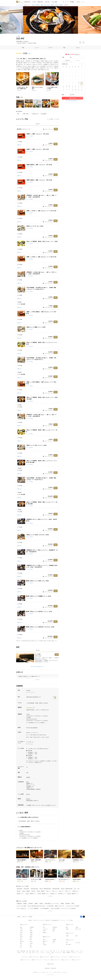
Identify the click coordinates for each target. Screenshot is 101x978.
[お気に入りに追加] (83, 42)
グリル (81, 951)
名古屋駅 (54, 939)
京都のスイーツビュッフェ (36, 959)
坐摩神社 (36, 903)
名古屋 (44, 939)
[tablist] (37, 124)
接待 (30, 951)
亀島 (44, 942)
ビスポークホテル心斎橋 (21, 905)
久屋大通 (44, 944)
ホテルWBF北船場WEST (44, 908)
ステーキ (77, 951)
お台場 (31, 943)
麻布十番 (21, 941)
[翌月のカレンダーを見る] (81, 64)
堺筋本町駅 (68, 903)
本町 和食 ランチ (54, 893)
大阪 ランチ (48, 891)
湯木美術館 (31, 903)
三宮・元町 (78, 942)
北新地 (77, 927)
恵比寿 (21, 936)
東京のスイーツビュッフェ (74, 956)
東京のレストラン (24, 924)
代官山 (31, 941)
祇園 (76, 935)
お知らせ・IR (24, 916)
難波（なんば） (78, 928)
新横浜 (54, 928)
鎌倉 (53, 930)
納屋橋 (54, 941)
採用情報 (30, 916)
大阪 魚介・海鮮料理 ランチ (31, 893)
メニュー (37, 47)
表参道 (31, 936)
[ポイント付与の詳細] (78, 54)
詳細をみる (19, 144)
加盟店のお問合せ (50, 963)
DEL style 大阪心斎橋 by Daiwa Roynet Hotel (36, 905)
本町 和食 (33, 891)
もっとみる (50, 896)
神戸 (67, 942)
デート (50, 954)
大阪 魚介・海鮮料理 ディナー (43, 893)
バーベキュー (80, 952)
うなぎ (23, 952)
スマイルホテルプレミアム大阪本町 (72, 905)
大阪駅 (67, 928)
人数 (63, 57)
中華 (54, 951)
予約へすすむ (72, 98)
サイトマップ (62, 920)
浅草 (30, 946)
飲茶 (30, 952)
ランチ (78, 60)
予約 (56, 129)
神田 (21, 943)
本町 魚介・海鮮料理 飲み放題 (66, 888)
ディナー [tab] (38, 123)
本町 (78, 888)
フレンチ (47, 951)
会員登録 (78, 1)
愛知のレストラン (47, 936)
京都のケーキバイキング (54, 956)
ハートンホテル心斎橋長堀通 (33, 908)
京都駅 (67, 935)
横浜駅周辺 (55, 927)
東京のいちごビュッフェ (55, 959)
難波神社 (25, 903)
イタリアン (42, 951)
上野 (21, 945)
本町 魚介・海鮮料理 (40, 891)
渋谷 (21, 937)
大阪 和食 (18, 891)
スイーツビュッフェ (64, 956)
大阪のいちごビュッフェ (65, 959)
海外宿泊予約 (40, 1)
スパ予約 (34, 1)
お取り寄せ (47, 1)
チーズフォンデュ (58, 952)
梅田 (67, 927)
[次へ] (98, 20)
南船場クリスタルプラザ (59, 905)
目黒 (30, 945)
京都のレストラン (70, 933)
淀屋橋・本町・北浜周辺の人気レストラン (28, 867)
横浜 (44, 927)
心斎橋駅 (62, 903)
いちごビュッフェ (46, 959)
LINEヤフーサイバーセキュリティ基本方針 (41, 920)
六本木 (21, 930)
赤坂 (21, 934)
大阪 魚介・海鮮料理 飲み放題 (45, 888)
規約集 (30, 920)
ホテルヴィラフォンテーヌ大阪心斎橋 (68, 908)
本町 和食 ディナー (62, 893)
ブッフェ (58, 951)
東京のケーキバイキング (34, 956)
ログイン (83, 1)
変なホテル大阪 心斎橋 (55, 908)
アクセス (50, 47)
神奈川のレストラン (47, 924)
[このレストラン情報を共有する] (80, 42)
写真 (64, 47)
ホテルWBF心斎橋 (49, 905)
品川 (21, 946)
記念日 (37, 951)
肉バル (33, 952)
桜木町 (44, 930)
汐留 (30, 939)
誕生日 (33, 951)
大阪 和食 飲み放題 (34, 888)
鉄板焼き (72, 951)
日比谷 (21, 932)
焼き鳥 (64, 952)
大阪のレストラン (70, 924)
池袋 (21, 939)
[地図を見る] (55, 697)
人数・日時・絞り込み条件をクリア (37, 666)
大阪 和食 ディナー (20, 893)
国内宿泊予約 (27, 1)
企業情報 (18, 916)
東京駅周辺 (32, 927)
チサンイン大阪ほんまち (21, 908)
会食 (27, 951)
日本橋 (31, 934)
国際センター (45, 941)
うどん (26, 952)
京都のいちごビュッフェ (76, 959)
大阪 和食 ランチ (75, 891)
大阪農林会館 (19, 903)
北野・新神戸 (68, 944)
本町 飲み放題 (26, 888)
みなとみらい (45, 928)
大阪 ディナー (54, 891)
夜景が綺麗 (23, 951)
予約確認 (72, 1)
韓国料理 (68, 952)
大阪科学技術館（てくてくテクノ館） (52, 903)
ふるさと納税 (54, 1)
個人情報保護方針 (54, 920)
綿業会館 (41, 903)
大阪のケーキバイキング (44, 956)
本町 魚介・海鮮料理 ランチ (72, 893)
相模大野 (44, 932)
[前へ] (2, 20)
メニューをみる (29, 136)
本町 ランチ (61, 891)
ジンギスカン (48, 952)
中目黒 (31, 932)
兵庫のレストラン (70, 940)
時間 (63, 94)
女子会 (18, 951)
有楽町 (31, 930)
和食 (51, 951)
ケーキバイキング (25, 956)
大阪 (75, 888)
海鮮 (53, 952)
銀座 (21, 927)
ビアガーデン (73, 952)
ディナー (68, 60)
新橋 (30, 937)
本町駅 (72, 903)
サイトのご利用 (69, 920)
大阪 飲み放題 (19, 888)
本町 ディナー (67, 891)
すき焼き (67, 951)
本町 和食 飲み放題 (55, 888)
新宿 (30, 928)
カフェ (37, 952)
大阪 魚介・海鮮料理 (26, 891)
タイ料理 (18, 952)
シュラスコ (42, 952)
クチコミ (78, 47)
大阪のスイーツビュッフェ (25, 959)
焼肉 (64, 951)
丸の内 (21, 928)
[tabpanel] (37, 384)
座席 (23, 47)
